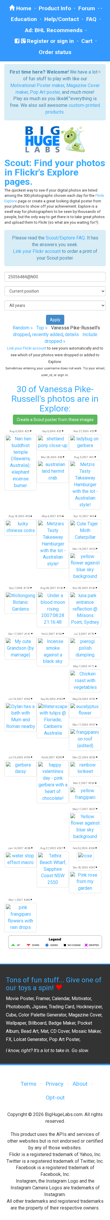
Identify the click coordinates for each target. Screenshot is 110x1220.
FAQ (91, 19)
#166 (59, 633)
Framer (43, 998)
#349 (27, 899)
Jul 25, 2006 (15, 757)
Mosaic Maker (86, 1031)
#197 (92, 724)
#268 (27, 848)
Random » (23, 328)
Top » (42, 328)
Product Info (55, 8)
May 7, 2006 (80, 666)
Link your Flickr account (37, 251)
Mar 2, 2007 (80, 783)
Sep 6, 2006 (48, 431)
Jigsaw (39, 1006)
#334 (92, 848)
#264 (91, 783)
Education (24, 19)
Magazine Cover (84, 1015)
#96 (91, 516)
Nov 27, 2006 (81, 431)
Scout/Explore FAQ (65, 238)
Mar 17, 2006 (80, 724)
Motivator (81, 998)
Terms (28, 1083)
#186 (60, 699)
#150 (60, 588)
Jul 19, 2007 (15, 699)
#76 (59, 516)
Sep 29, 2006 (47, 699)
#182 (27, 699)
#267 (92, 809)
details (72, 334)
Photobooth (18, 1006)
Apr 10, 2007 (80, 516)
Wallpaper (16, 1023)
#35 (92, 431)
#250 (92, 757)
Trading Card (61, 1006)
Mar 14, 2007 (80, 548)
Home (23, 8)
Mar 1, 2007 (16, 899)
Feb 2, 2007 (48, 633)
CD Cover (60, 1031)
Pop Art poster (45, 92)
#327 (60, 848)
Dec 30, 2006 (80, 867)
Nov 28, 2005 (80, 588)
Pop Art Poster (64, 1039)
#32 (59, 431)
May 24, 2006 (80, 699)
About (79, 1083)
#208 (59, 757)
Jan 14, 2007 (15, 848)
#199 (27, 757)
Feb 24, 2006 (80, 848)
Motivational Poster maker (37, 85)
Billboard (37, 1023)
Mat (44, 1031)
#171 (91, 666)
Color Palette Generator (42, 1015)
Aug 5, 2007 (81, 457)
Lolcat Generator (30, 1039)
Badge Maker (61, 1023)
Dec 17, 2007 (15, 633)
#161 (27, 633)
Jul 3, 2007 (80, 633)
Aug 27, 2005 (48, 848)
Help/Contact (61, 19)
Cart (86, 41)
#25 (27, 431)
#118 (26, 588)
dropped (21, 334)
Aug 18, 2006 (16, 516)
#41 (91, 457)
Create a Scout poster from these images (55, 419)
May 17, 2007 (80, 809)
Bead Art (29, 1031)
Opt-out (55, 1097)
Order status (55, 52)
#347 (92, 867)
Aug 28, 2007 (48, 588)
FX (8, 1039)
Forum (86, 8)
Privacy (54, 1083)
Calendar (61, 998)
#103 (92, 548)
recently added (47, 334)
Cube (11, 1015)
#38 (59, 457)
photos (61, 399)
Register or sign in (50, 41)
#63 (27, 516)
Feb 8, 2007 (48, 757)
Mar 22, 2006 (80, 757)
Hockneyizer (89, 1006)
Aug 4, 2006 (16, 431)
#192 (92, 699)
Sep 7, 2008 (15, 588)
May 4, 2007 (49, 516)
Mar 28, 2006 (48, 457)
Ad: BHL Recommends (53, 30)
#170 (91, 633)
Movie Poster (20, 998)
